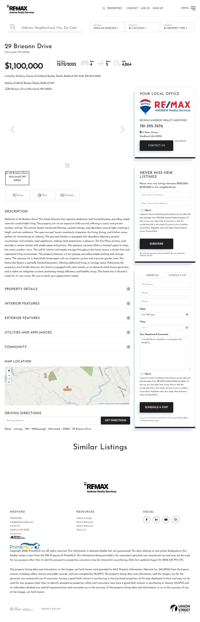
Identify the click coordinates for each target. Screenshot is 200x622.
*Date (142, 309)
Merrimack (54, 429)
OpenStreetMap (113, 404)
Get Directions (115, 420)
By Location (136, 28)
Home (8, 429)
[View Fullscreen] (9, 382)
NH (27, 429)
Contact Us (156, 145)
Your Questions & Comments (154, 334)
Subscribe (156, 244)
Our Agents (180, 141)
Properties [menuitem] (114, 8)
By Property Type (174, 28)
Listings (18, 429)
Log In (145, 8)
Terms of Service (149, 421)
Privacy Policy (151, 231)
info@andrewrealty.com (21, 522)
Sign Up (158, 8)
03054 (66, 429)
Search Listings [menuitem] (84, 518)
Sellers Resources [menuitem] (85, 526)
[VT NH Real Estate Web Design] (180, 609)
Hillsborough (39, 429)
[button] (13, 27)
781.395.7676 (16, 518)
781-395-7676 (151, 126)
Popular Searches (105, 28)
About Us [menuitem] (81, 530)
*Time (142, 322)
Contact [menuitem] (132, 8)
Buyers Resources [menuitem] (85, 522)
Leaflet (101, 404)
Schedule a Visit (177, 275)
